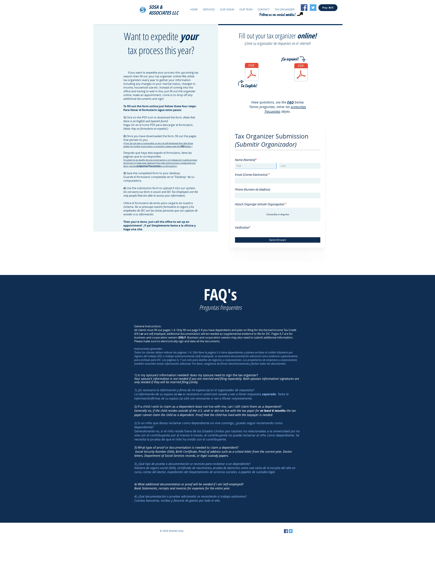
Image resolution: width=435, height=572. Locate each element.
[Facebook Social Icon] (304, 7)
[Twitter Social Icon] (313, 7)
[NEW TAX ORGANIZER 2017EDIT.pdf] (251, 72)
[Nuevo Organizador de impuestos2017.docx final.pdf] (301, 73)
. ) (158, 145)
